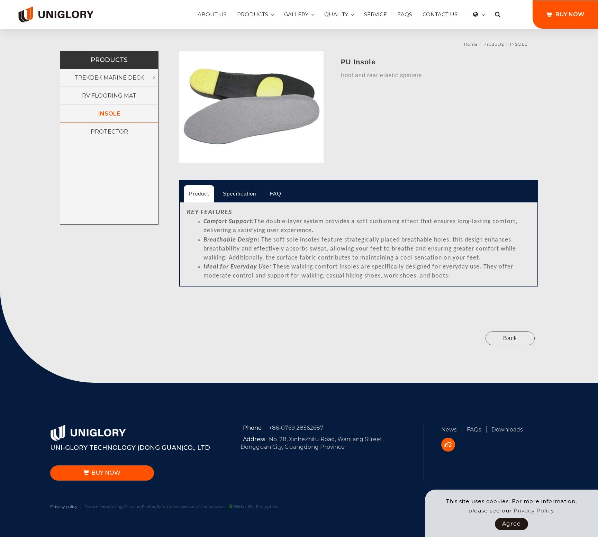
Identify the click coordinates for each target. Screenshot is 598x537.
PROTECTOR (109, 131)
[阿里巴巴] (450, 445)
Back (510, 338)
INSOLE (519, 44)
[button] (498, 14)
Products (252, 14)
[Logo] (56, 14)
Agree (511, 523)
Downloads (507, 429)
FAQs (404, 14)
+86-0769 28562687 (296, 428)
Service (375, 14)
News (448, 429)
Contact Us (440, 14)
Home (471, 44)
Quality (336, 14)
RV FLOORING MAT (109, 95)
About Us (212, 14)
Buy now (569, 14)
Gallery (296, 14)
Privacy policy (63, 506)
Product (199, 194)
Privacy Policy (533, 510)
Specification (239, 194)
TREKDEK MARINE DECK (109, 77)
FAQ (275, 194)
